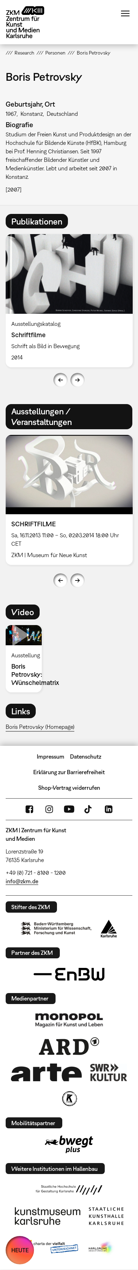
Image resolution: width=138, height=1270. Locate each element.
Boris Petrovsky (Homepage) (40, 727)
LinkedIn (109, 809)
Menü (125, 13)
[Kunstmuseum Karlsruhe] (47, 1216)
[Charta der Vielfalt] (51, 1248)
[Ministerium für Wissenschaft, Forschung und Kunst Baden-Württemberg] (56, 928)
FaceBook (29, 809)
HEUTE (20, 1250)
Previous (60, 380)
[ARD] (69, 1046)
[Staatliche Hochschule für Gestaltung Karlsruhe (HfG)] (69, 1190)
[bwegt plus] (69, 1144)
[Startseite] (30, 22)
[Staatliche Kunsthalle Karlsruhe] (106, 1216)
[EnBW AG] (69, 974)
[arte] (46, 1072)
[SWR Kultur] (108, 1072)
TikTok (89, 809)
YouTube (69, 809)
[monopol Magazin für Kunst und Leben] (69, 1020)
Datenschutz (85, 756)
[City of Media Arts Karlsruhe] (101, 1248)
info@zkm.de (22, 881)
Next (77, 380)
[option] (26, 659)
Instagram (49, 809)
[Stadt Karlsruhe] (108, 928)
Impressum (50, 756)
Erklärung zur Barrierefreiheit (69, 772)
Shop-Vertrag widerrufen (69, 787)
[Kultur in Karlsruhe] (69, 1098)
